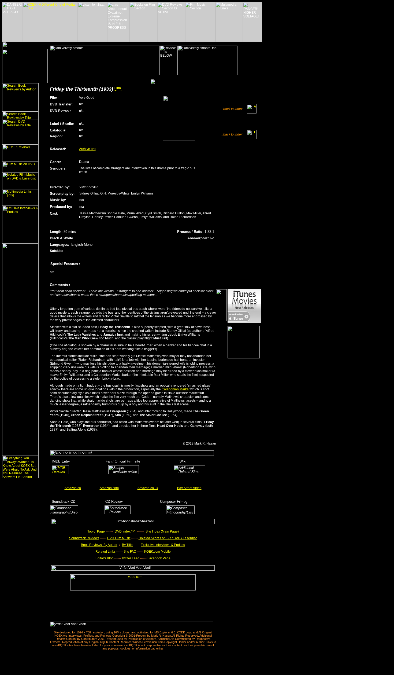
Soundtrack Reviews (84, 538)
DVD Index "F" (125, 531)
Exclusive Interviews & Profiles (163, 545)
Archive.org (87, 149)
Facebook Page (158, 558)
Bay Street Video (189, 488)
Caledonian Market (175, 389)
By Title (127, 545)
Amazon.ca (73, 488)
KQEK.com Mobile (157, 551)
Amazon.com (109, 488)
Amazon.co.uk (147, 488)
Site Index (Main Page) (162, 531)
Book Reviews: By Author (99, 545)
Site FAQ (130, 551)
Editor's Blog (104, 558)
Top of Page (96, 531)
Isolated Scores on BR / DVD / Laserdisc (168, 538)
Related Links (105, 551)
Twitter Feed (130, 558)
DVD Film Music (119, 538)
